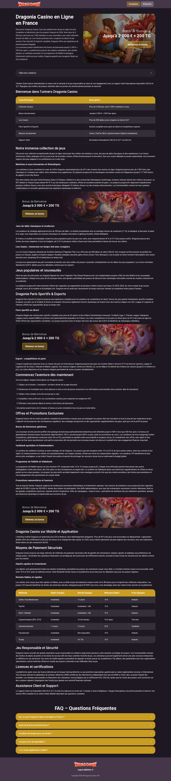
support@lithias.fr (86, 770)
